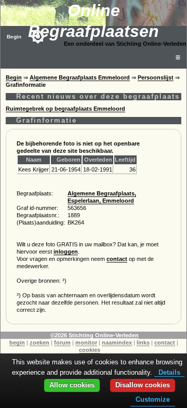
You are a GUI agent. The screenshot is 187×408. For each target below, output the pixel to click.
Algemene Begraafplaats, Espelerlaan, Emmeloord (102, 197)
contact (116, 259)
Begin (14, 37)
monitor (86, 342)
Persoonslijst (155, 77)
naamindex (117, 342)
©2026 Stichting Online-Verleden (94, 335)
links (143, 342)
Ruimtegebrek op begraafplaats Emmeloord (65, 109)
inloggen (66, 251)
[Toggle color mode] (38, 36)
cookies (89, 350)
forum (62, 342)
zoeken (39, 342)
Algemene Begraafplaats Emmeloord (80, 77)
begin (17, 342)
